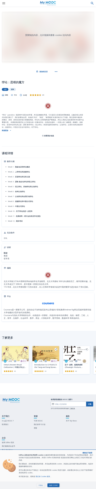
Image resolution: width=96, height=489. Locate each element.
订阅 (89, 404)
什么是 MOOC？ (8, 421)
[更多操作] (56, 71)
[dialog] (48, 469)
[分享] (25, 349)
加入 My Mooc (7, 450)
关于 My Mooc (71, 421)
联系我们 (5, 424)
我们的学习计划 (39, 424)
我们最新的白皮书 (8, 446)
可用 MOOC (38, 421)
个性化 (41, 485)
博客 (35, 428)
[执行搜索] (92, 3)
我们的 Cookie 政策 (43, 476)
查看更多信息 (49, 136)
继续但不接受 (87, 453)
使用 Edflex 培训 (8, 442)
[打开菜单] (4, 3)
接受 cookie (53, 485)
